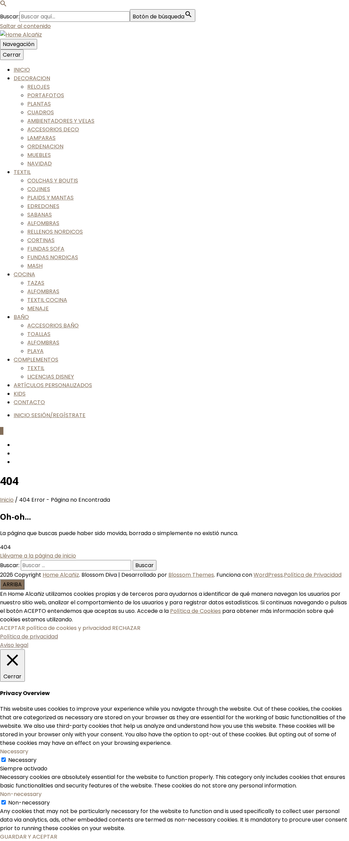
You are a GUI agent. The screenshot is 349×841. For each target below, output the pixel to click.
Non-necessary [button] (21, 794)
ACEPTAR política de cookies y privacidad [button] (55, 628)
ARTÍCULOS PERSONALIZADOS (53, 385)
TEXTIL (22, 172)
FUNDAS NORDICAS (52, 257)
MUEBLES (39, 155)
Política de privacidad (29, 636)
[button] (3, 5)
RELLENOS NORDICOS (55, 232)
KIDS (20, 394)
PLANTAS (39, 104)
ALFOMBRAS (43, 223)
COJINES (38, 189)
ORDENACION (45, 146)
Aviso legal (14, 645)
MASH (35, 266)
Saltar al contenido (25, 26)
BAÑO (21, 317)
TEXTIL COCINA (47, 300)
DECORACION (32, 78)
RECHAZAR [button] (126, 628)
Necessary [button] (14, 751)
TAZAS (35, 283)
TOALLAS (38, 334)
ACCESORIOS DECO (53, 129)
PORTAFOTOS (45, 95)
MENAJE (38, 308)
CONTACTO (29, 402)
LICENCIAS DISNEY (50, 377)
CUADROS (40, 112)
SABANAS (39, 215)
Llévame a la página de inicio (38, 556)
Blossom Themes (191, 575)
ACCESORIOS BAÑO (53, 325)
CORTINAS (41, 240)
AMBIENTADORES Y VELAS (60, 121)
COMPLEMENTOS (36, 360)
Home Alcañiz (61, 575)
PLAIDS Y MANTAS (50, 198)
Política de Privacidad (313, 575)
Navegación (18, 44)
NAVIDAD (39, 163)
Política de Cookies (195, 611)
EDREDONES (43, 206)
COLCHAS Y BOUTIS (52, 181)
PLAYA (35, 351)
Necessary (22, 760)
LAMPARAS (41, 138)
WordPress (268, 575)
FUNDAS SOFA (45, 249)
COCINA (24, 274)
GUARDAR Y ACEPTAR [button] (28, 837)
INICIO (22, 70)
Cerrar (12, 55)
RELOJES (38, 87)
